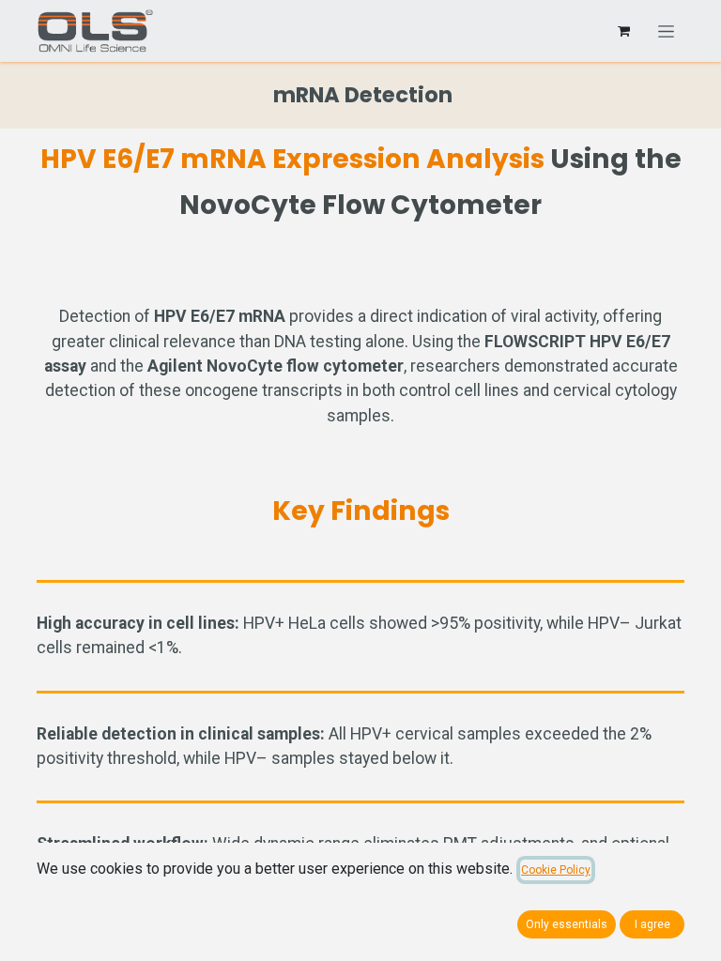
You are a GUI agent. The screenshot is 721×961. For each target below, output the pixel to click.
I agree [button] (652, 924)
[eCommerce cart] (623, 31)
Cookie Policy (556, 870)
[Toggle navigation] (666, 31)
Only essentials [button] (566, 924)
